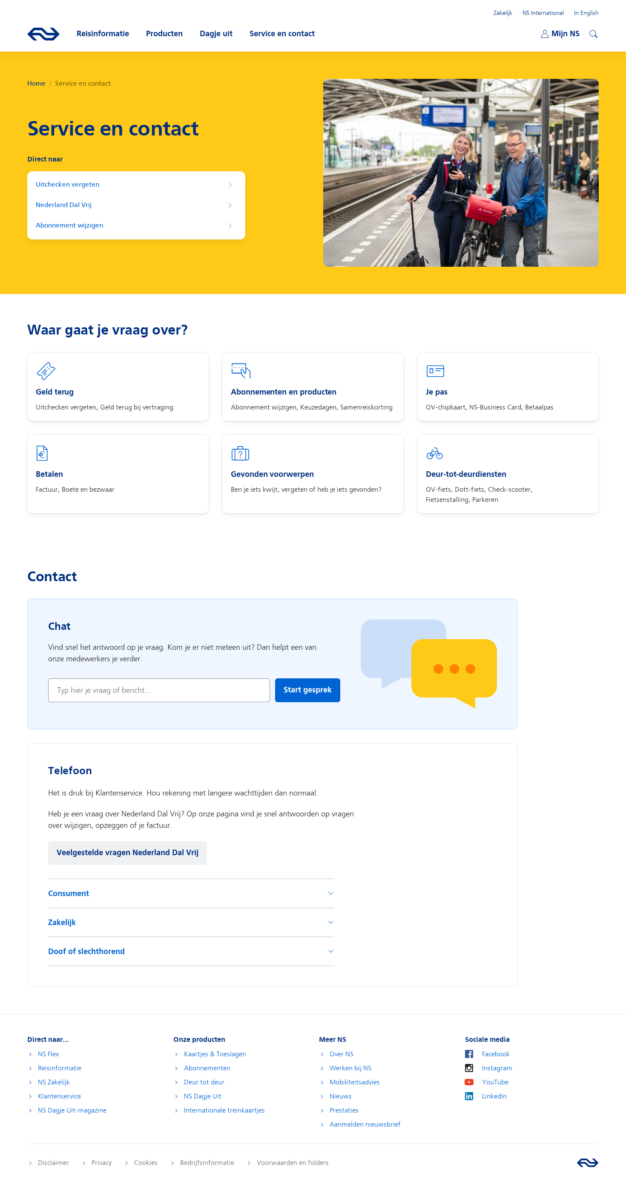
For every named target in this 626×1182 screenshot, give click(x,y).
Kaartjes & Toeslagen (215, 1054)
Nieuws (341, 1096)
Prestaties (344, 1110)
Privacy (102, 1163)
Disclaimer (53, 1163)
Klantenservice (59, 1096)
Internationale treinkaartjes (224, 1110)
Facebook (496, 1054)
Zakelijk (503, 12)
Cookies (146, 1163)
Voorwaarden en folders (293, 1163)
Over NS (341, 1054)
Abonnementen (207, 1068)
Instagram (497, 1068)
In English (586, 12)
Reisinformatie (59, 1068)
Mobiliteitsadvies (355, 1082)
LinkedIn (494, 1096)
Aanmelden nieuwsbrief (365, 1124)
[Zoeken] (592, 32)
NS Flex (48, 1054)
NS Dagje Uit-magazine (72, 1110)
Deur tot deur (204, 1082)
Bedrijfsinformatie (207, 1163)
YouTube (495, 1082)
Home (36, 84)
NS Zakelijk (54, 1082)
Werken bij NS (350, 1068)
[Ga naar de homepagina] (588, 1163)
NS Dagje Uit (202, 1096)
